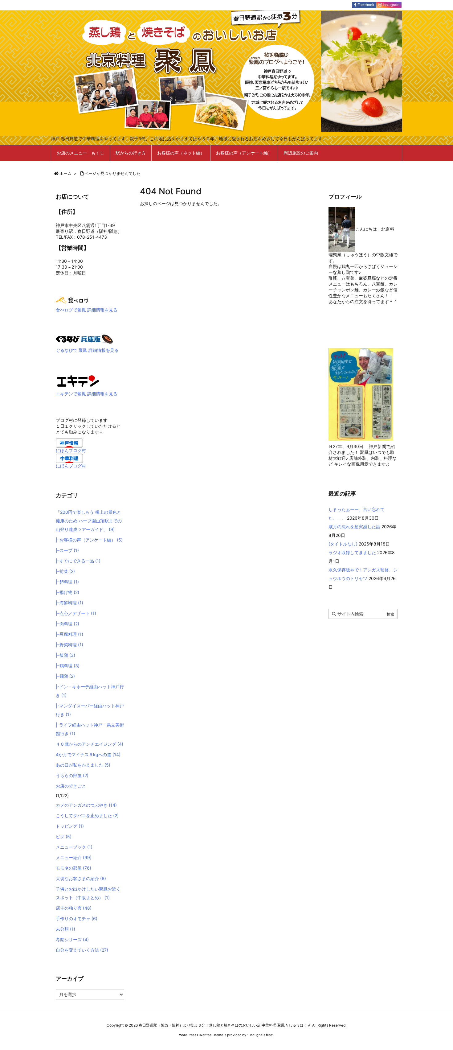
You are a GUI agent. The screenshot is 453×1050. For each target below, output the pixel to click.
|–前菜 (65, 571)
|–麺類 (65, 676)
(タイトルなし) (343, 543)
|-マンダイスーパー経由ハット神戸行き (90, 710)
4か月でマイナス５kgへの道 (88, 754)
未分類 (65, 929)
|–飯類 (65, 655)
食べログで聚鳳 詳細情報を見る (86, 309)
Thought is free (260, 1035)
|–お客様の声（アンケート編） (89, 539)
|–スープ (67, 550)
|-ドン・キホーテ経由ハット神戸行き (90, 691)
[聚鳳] (78, 380)
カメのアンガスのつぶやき (86, 805)
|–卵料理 (67, 581)
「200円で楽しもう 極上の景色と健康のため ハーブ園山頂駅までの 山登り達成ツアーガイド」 (89, 520)
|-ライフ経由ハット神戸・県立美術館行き (90, 729)
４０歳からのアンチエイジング (89, 744)
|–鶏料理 (68, 665)
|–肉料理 (67, 623)
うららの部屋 (72, 775)
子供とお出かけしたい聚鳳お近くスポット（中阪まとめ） (88, 893)
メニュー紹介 (74, 857)
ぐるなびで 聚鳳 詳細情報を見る (87, 350)
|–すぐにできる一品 (78, 560)
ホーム (65, 173)
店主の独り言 (74, 908)
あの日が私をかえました (83, 765)
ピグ (63, 836)
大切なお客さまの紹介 (81, 878)
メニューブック (74, 847)
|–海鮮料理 (69, 602)
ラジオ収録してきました (352, 552)
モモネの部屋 (73, 868)
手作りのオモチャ (76, 918)
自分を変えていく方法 (82, 950)
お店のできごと (71, 786)
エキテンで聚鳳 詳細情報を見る (86, 393)
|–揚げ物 (67, 592)
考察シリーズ (72, 939)
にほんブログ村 (71, 450)
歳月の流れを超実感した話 (354, 526)
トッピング (70, 826)
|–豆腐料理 (69, 634)
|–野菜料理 (69, 644)
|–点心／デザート (76, 613)
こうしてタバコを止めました (87, 815)
